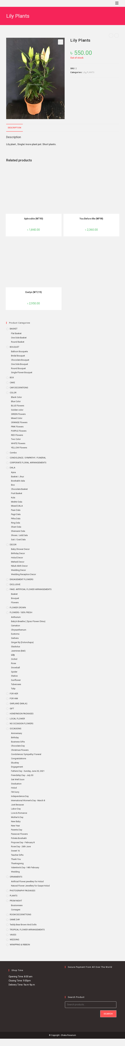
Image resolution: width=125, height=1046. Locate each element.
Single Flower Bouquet (21, 372)
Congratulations (18, 758)
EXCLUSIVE (15, 584)
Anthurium (16, 617)
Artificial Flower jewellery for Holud (27, 881)
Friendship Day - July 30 (22, 775)
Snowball (15, 667)
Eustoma (15, 634)
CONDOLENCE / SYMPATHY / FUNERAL (28, 457)
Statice (14, 676)
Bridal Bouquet (18, 355)
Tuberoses (16, 684)
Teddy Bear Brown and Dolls (23, 924)
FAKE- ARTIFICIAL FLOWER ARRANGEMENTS (31, 589)
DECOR (13, 544)
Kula (13, 497)
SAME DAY (15, 919)
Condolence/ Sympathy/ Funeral (26, 754)
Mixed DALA (17, 506)
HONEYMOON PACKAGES (22, 713)
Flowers (15, 602)
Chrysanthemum (18, 630)
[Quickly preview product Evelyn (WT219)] (60, 244)
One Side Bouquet (19, 364)
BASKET (13, 328)
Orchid (14, 659)
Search (108, 1014)
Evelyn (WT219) (33, 292)
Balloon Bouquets (19, 351)
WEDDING (14, 939)
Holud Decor (17, 557)
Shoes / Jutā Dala (19, 535)
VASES (13, 934)
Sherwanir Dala (18, 531)
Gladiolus (15, 646)
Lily (84, 72)
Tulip (13, 688)
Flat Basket (16, 333)
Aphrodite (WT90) (33, 218)
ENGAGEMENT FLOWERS (21, 579)
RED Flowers (17, 435)
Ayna (13, 472)
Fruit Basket (16, 493)
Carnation (15, 625)
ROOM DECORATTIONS (20, 914)
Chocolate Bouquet (20, 360)
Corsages (15, 909)
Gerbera (15, 638)
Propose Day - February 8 (23, 842)
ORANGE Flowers (19, 422)
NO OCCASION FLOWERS (21, 723)
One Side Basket (19, 337)
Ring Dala (15, 523)
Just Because (17, 804)
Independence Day (20, 796)
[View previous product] (111, 35)
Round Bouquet (18, 368)
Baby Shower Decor (20, 549)
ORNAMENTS (16, 877)
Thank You (16, 859)
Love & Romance (19, 813)
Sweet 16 (15, 850)
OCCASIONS (15, 728)
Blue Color (16, 401)
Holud (14, 788)
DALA (12, 467)
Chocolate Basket (19, 489)
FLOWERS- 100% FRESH (21, 612)
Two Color (16, 439)
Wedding (15, 871)
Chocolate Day (18, 746)
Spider (14, 672)
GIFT (12, 708)
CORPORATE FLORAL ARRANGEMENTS (28, 462)
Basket (14, 594)
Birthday (15, 737)
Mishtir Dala (16, 502)
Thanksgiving (17, 863)
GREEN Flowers (18, 414)
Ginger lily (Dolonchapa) (22, 642)
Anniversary (16, 733)
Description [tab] (14, 127)
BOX (12, 377)
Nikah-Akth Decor (19, 566)
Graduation (16, 783)
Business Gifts (18, 741)
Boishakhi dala (18, 481)
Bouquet (15, 598)
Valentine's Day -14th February (25, 867)
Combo (13, 452)
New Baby (16, 821)
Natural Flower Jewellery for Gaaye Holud (30, 885)
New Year (15, 825)
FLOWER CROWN (18, 607)
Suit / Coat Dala (18, 539)
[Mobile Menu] (115, 3)
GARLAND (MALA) (18, 703)
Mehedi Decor (17, 562)
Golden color (17, 410)
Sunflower (16, 680)
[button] (60, 42)
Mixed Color (16, 418)
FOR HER (14, 693)
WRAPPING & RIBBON (20, 944)
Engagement (17, 767)
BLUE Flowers (17, 405)
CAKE (12, 382)
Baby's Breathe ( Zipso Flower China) (28, 621)
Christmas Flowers (19, 750)
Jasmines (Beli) (18, 651)
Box (13, 485)
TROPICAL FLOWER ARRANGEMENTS (27, 929)
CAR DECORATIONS (19, 387)
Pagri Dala (16, 514)
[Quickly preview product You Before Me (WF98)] (117, 170)
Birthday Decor (18, 553)
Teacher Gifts (17, 855)
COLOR (13, 392)
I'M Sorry (15, 792)
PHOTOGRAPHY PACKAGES (22, 890)
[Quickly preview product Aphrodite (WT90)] (60, 170)
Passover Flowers (19, 834)
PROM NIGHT (16, 900)
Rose (13, 663)
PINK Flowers (17, 426)
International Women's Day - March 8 (28, 800)
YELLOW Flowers (19, 447)
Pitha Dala (15, 518)
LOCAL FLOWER (17, 718)
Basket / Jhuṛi (17, 476)
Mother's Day (17, 817)
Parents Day (16, 830)
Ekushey (15, 762)
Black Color (16, 397)
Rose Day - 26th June (21, 846)
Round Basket (17, 342)
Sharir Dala (16, 527)
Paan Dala (15, 510)
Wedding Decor (18, 570)
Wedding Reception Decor (23, 574)
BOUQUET (14, 347)
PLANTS (90, 72)
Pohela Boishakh (19, 838)
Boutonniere (16, 905)
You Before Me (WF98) (91, 218)
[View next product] (116, 35)
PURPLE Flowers (18, 431)
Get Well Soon (17, 779)
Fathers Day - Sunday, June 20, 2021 (27, 771)
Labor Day (16, 809)
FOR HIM (14, 698)
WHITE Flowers (18, 443)
